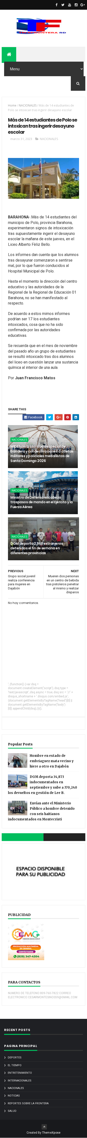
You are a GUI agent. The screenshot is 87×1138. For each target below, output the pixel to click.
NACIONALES (27, 105)
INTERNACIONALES (19, 1080)
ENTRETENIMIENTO (20, 1072)
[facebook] (56, 5)
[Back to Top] (44, 1127)
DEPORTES (15, 1057)
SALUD (12, 1111)
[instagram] (76, 5)
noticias (14, 1095)
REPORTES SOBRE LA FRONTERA (28, 1103)
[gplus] (82, 5)
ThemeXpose (51, 1132)
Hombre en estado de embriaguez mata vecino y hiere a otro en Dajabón (52, 761)
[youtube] (69, 5)
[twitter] (63, 5)
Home (12, 105)
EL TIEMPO (15, 1065)
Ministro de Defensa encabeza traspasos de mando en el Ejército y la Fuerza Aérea (41, 502)
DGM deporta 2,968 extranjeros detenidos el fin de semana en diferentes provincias (36, 548)
